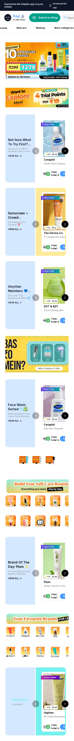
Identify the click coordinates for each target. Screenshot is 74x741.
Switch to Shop (48, 17)
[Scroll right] (65, 150)
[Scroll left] (35, 150)
